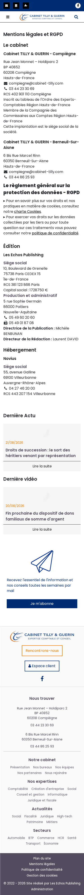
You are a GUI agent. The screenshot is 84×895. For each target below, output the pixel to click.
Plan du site (42, 858)
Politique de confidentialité (42, 870)
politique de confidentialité (55, 233)
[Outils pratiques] (26, 5)
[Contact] (6, 5)
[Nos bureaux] (16, 5)
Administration (42, 889)
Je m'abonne (42, 603)
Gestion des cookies (42, 875)
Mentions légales (42, 864)
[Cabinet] (42, 633)
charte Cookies (27, 211)
